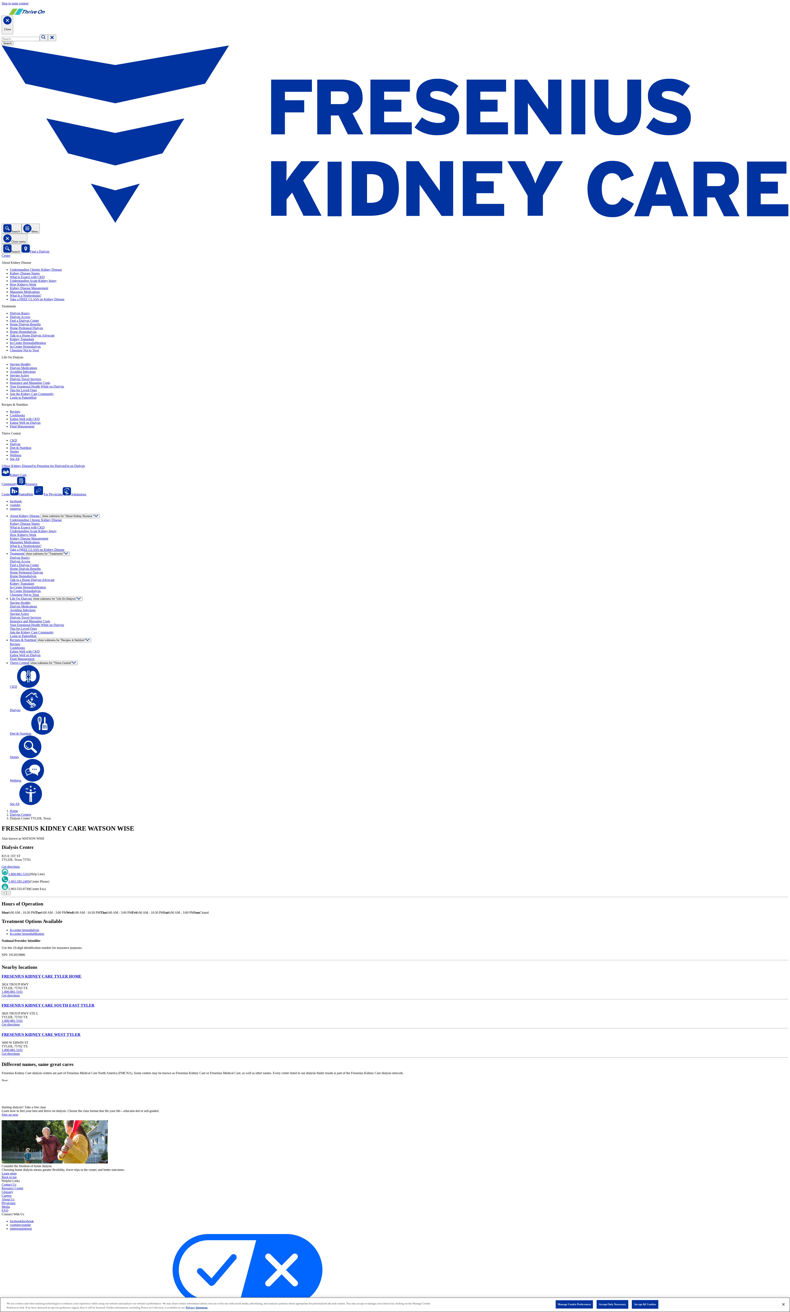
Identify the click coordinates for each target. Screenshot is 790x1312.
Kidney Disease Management (29, 288)
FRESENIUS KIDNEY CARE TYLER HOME (41, 976)
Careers (7, 1195)
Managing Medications (25, 292)
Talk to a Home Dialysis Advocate (32, 335)
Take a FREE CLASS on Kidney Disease (37, 299)
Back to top (9, 1177)
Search (7, 43)
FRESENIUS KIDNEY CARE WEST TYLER (41, 1034)
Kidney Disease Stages (25, 273)
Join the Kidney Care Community (32, 394)
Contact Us (9, 1184)
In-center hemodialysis (24, 930)
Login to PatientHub (23, 397)
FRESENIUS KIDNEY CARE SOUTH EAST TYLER (48, 1005)
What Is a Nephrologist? (25, 295)
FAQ (5, 1210)
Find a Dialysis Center (24, 320)
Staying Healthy (20, 364)
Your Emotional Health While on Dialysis (37, 386)
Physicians (8, 1203)
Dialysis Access (20, 317)
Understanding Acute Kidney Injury (33, 280)
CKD (13, 440)
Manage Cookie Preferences (574, 1304)
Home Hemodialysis (23, 332)
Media (6, 1207)
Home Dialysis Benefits (25, 324)
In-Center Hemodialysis (25, 346)
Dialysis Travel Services (25, 379)
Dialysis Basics (20, 313)
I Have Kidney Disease (17, 466)
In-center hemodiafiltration (27, 933)
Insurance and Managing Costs (30, 383)
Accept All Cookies (645, 1304)
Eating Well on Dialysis (25, 422)
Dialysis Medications (23, 368)
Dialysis (15, 444)
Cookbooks (17, 415)
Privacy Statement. (197, 1307)
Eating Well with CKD (25, 419)
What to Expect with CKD (27, 277)
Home (14, 811)
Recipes (15, 411)
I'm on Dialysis (75, 466)
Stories (14, 451)
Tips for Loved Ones (23, 390)
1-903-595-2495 (18, 881)
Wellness (15, 455)
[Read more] (395, 1093)
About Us (8, 1199)
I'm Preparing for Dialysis (48, 466)
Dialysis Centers (20, 814)
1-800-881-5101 (18, 874)
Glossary (7, 1192)
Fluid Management (22, 426)
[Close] (783, 1304)
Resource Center (12, 1188)
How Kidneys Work (23, 284)
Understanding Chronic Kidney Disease (36, 269)
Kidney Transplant (22, 339)
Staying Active (19, 375)
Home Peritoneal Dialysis (26, 328)
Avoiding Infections (23, 371)
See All (14, 459)
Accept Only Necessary (612, 1304)
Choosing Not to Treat (24, 350)
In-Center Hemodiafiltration (28, 343)
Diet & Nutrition (20, 448)
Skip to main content (15, 3)
